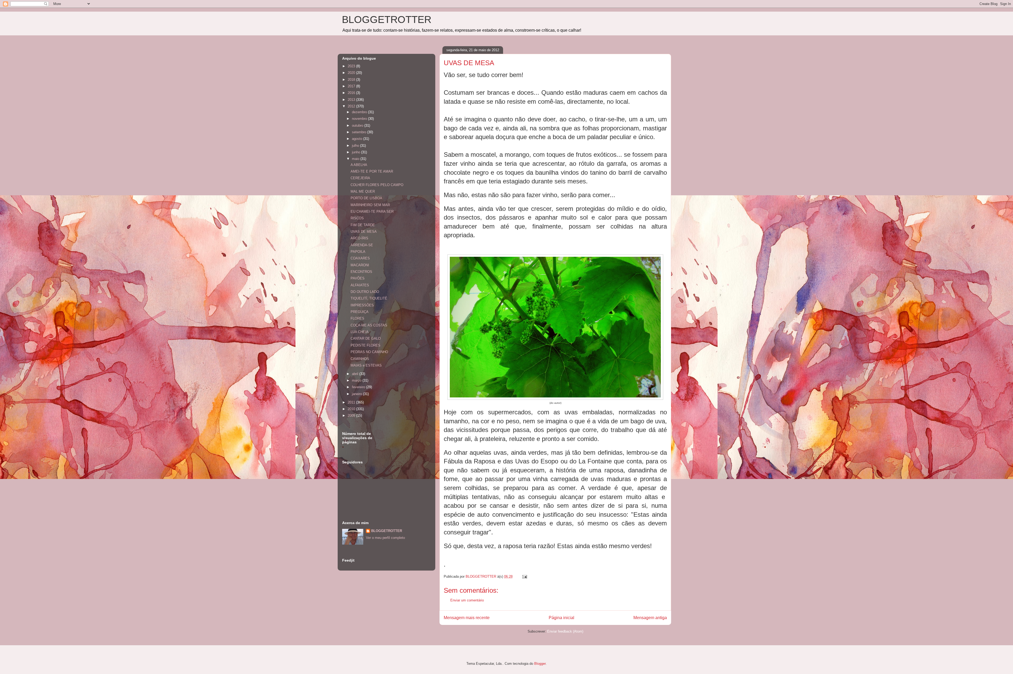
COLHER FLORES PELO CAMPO (377, 185)
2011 (352, 402)
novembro (360, 119)
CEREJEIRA (360, 178)
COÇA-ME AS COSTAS (369, 325)
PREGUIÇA (360, 312)
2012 (352, 106)
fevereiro (359, 387)
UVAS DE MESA (364, 232)
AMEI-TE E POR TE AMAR (372, 171)
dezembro (360, 112)
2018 (352, 80)
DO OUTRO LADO (365, 292)
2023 (352, 66)
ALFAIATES (360, 285)
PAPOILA (358, 252)
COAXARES (360, 258)
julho (356, 146)
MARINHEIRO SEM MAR (370, 205)
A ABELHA (359, 165)
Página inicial (561, 617)
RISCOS (357, 218)
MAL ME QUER (363, 191)
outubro (358, 125)
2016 (352, 93)
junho (356, 152)
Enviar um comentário (467, 600)
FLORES (357, 318)
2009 (352, 415)
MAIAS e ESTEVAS (366, 365)
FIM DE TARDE (363, 225)
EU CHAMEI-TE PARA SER (372, 211)
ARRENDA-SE (362, 245)
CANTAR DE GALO (366, 338)
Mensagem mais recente (467, 617)
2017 (352, 86)
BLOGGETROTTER (386, 19)
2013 (352, 100)
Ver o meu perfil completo (385, 538)
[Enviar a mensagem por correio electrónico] (524, 576)
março (357, 380)
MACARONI (360, 265)
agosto (357, 139)
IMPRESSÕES (362, 305)
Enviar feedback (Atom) (565, 631)
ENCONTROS (361, 272)
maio (356, 159)
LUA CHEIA (360, 332)
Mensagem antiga (650, 617)
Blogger (540, 664)
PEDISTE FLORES (365, 345)
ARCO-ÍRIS (359, 238)
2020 (352, 73)
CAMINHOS (360, 359)
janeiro (357, 394)
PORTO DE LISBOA (366, 198)
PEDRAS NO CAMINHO (369, 352)
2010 (352, 409)
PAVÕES (358, 278)
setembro (359, 132)
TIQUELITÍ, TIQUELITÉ (369, 298)
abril (355, 374)
